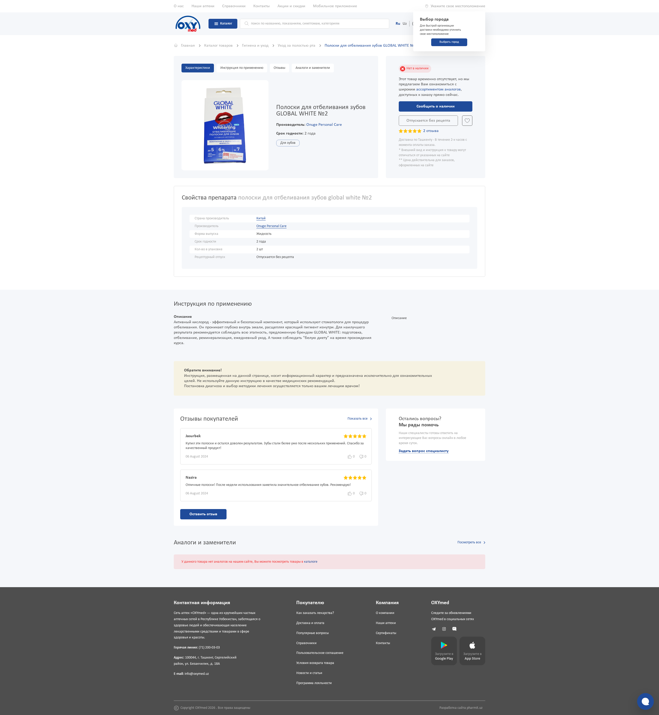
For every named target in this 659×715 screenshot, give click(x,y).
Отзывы (279, 68)
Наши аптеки (203, 6)
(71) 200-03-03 (209, 648)
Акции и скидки (291, 6)
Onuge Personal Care (324, 125)
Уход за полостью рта (297, 46)
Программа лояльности (314, 683)
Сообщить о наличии (436, 106)
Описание (399, 318)
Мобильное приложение (335, 6)
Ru (398, 24)
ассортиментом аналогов (438, 89)
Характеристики (197, 68)
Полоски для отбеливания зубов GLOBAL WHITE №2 (370, 46)
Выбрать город (449, 42)
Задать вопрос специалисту (424, 451)
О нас (179, 6)
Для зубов (288, 143)
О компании (385, 613)
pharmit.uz (475, 708)
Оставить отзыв (203, 514)
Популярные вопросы (312, 633)
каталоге (310, 562)
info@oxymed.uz (197, 674)
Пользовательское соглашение (319, 653)
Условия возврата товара (315, 663)
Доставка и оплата (310, 623)
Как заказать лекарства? (315, 613)
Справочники (234, 6)
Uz (405, 24)
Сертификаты (386, 633)
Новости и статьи (309, 673)
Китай (261, 218)
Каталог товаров (219, 46)
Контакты (261, 6)
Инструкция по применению (241, 68)
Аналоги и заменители (313, 68)
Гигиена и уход (256, 46)
